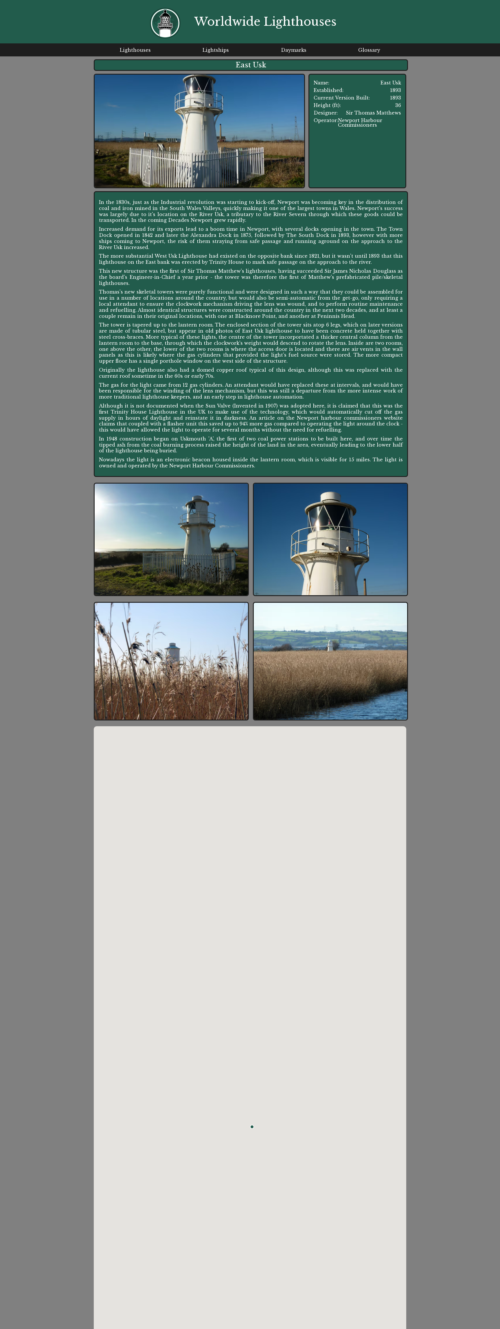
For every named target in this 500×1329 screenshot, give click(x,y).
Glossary (369, 50)
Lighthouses (135, 50)
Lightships (216, 50)
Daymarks (293, 50)
